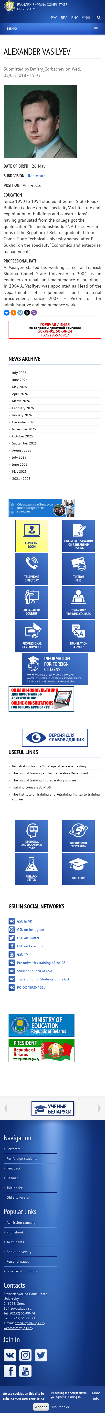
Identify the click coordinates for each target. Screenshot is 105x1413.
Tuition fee (15, 1188)
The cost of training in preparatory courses (44, 780)
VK (10, 1355)
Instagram (25, 1355)
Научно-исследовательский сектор (31, 869)
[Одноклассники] (13, 313)
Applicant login (31, 536)
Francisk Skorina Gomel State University (42, 6)
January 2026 (22, 415)
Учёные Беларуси (53, 1108)
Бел (64, 17)
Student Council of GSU (34, 971)
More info (96, 1395)
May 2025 (19, 471)
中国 (86, 17)
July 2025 (19, 457)
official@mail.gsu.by (30, 1323)
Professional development (31, 636)
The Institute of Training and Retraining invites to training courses (56, 796)
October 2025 (22, 436)
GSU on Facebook (30, 946)
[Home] (10, 7)
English (74, 20)
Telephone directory (31, 569)
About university (19, 1252)
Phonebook (15, 1232)
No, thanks (60, 1407)
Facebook (10, 1371)
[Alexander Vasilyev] (52, 121)
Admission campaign (22, 1222)
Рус (54, 17)
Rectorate (37, 176)
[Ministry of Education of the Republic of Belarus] (41, 1025)
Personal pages (18, 1261)
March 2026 (21, 401)
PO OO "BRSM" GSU (31, 987)
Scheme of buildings (22, 1271)
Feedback (14, 1168)
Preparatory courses (31, 602)
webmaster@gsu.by (18, 1328)
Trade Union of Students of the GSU (43, 979)
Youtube (25, 1371)
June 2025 (20, 464)
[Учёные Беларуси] (52, 1108)
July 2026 (19, 373)
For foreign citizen (55, 669)
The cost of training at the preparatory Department (50, 773)
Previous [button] (5, 1108)
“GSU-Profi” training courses (78, 602)
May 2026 (19, 387)
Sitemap (13, 1178)
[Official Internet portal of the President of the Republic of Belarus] (41, 1050)
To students (15, 1242)
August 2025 (22, 450)
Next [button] (99, 1108)
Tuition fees (78, 569)
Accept (41, 1407)
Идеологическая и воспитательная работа (31, 836)
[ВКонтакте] (7, 313)
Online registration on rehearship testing (78, 536)
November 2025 (24, 429)
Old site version (18, 1197)
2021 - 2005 (21, 478)
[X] (27, 313)
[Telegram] (20, 313)
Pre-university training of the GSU (42, 962)
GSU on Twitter (28, 938)
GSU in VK (24, 921)
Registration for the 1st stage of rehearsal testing (49, 766)
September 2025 (24, 443)
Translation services (78, 636)
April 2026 (20, 394)
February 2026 (23, 408)
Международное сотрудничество (78, 836)
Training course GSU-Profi (31, 787)
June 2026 (20, 380)
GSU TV (22, 954)
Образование (78, 869)
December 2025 (24, 422)
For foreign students (22, 1158)
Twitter (41, 1355)
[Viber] (34, 313)
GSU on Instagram (30, 929)
